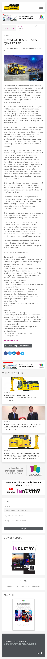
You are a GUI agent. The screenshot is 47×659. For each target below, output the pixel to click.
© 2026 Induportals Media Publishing (20, 644)
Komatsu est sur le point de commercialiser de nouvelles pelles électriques (20, 397)
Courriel (7, 507)
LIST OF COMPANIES (12, 646)
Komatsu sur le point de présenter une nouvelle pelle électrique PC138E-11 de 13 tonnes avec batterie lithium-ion (21, 455)
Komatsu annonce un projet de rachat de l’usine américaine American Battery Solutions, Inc (22, 426)
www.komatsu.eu (11, 340)
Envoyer (23, 528)
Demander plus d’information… (19, 345)
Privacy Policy (20, 641)
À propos (8, 641)
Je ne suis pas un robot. (15, 515)
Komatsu (8, 36)
